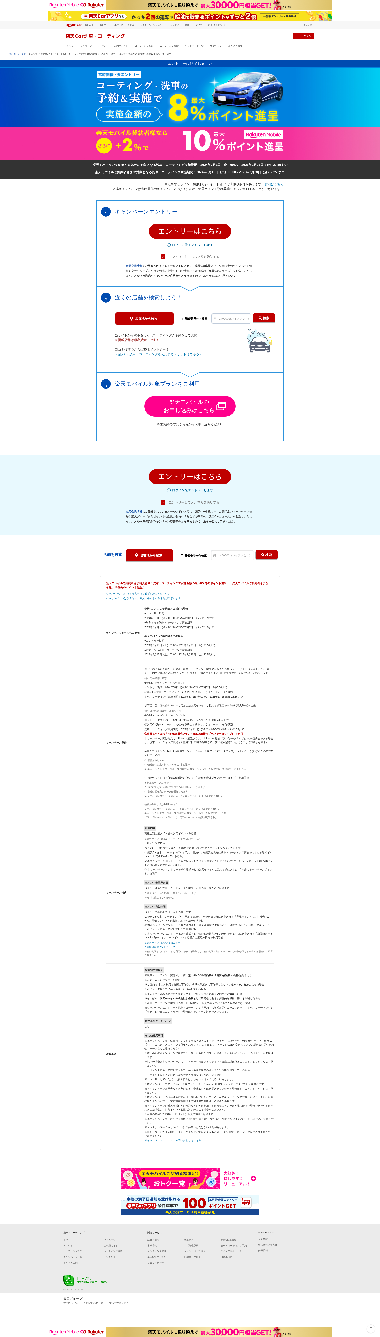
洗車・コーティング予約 (234, 1245)
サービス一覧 (70, 1302)
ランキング (216, 46)
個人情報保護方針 (267, 1244)
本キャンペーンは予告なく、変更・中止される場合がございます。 (144, 598)
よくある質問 (235, 46)
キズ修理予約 (191, 1245)
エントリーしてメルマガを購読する (194, 257)
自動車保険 (227, 1257)
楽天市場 (308, 25)
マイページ (86, 46)
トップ (70, 46)
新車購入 (189, 1239)
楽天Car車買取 (229, 1239)
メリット (103, 46)
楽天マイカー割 (155, 1262)
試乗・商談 (153, 1239)
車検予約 (152, 1245)
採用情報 (263, 1250)
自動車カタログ (192, 1257)
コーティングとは (144, 46)
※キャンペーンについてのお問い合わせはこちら (172, 1140)
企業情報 (263, 1239)
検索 (266, 318)
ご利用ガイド (121, 46)
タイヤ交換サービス (231, 1251)
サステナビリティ (118, 1302)
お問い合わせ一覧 (93, 1302)
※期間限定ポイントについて (159, 947)
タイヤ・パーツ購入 (194, 1251)
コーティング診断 (169, 46)
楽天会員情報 (134, 265)
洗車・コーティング (17, 54)
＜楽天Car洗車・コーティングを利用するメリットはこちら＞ (158, 354)
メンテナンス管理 (156, 1251)
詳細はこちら (274, 184)
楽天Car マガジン (156, 1257)
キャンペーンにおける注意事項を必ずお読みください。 (138, 593)
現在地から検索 (146, 318)
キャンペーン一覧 (194, 46)
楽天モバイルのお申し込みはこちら (189, 406)
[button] (190, 231)
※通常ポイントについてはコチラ (162, 942)
